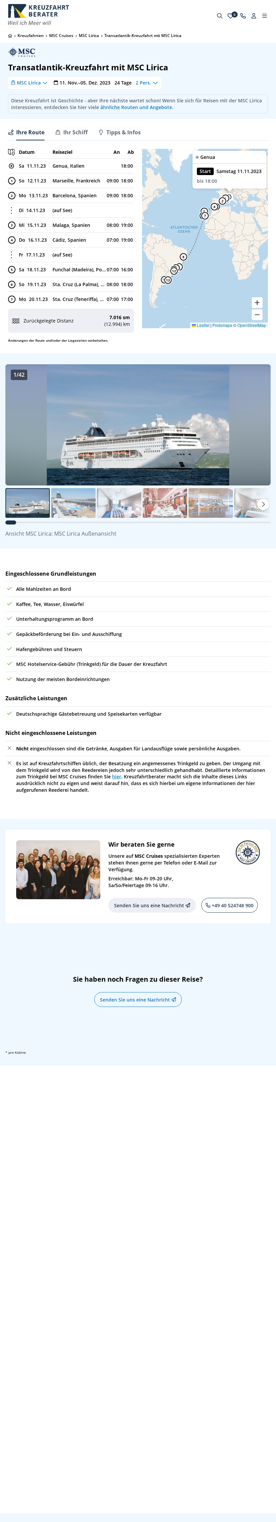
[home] (10, 36)
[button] (222, 201)
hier (116, 776)
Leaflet (202, 325)
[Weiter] (263, 504)
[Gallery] (138, 424)
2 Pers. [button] (143, 82)
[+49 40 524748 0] (243, 16)
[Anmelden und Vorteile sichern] (253, 16)
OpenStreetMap (251, 325)
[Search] (220, 16)
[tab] (26, 132)
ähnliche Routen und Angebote (136, 107)
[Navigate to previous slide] (17, 425)
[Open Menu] (264, 16)
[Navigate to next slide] (258, 425)
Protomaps (222, 325)
